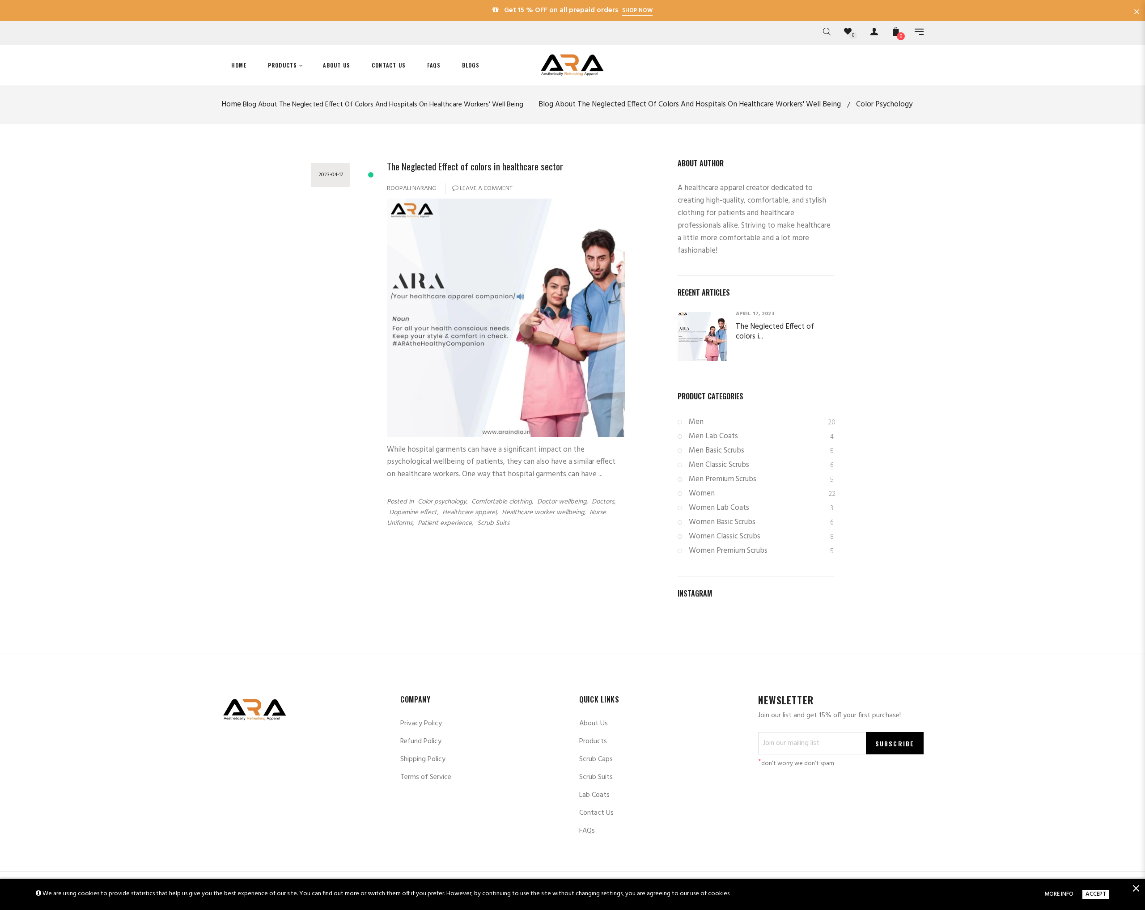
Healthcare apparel (469, 512)
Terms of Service (425, 777)
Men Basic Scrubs (761, 450)
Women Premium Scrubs (761, 551)
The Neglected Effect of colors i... (775, 332)
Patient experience (445, 523)
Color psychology (442, 501)
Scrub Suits (493, 523)
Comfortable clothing (501, 501)
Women (761, 493)
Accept (1096, 894)
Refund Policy (420, 741)
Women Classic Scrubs (761, 536)
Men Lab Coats (761, 436)
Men (761, 422)
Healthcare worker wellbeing (543, 512)
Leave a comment (485, 188)
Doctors (603, 501)
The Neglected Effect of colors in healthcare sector (475, 166)
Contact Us (596, 813)
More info (1058, 894)
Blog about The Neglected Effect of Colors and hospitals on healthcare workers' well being (383, 104)
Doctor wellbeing (561, 501)
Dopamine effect (413, 512)
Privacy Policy (421, 723)
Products (593, 741)
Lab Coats (594, 795)
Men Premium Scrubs (761, 479)
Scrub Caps (596, 759)
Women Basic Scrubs (761, 522)
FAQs (587, 831)
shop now (637, 10)
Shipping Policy (422, 759)
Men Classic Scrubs (761, 465)
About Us (593, 723)
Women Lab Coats (761, 508)
